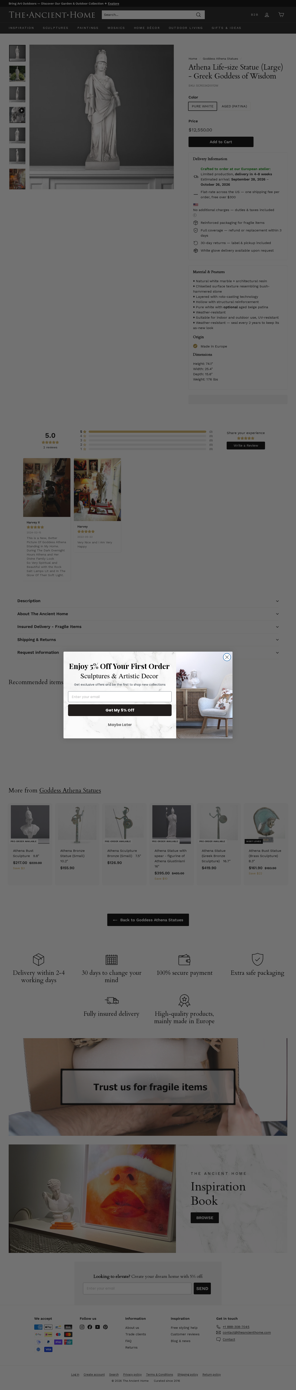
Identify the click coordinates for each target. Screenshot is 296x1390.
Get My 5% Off (120, 710)
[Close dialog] (227, 657)
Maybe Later (120, 724)
